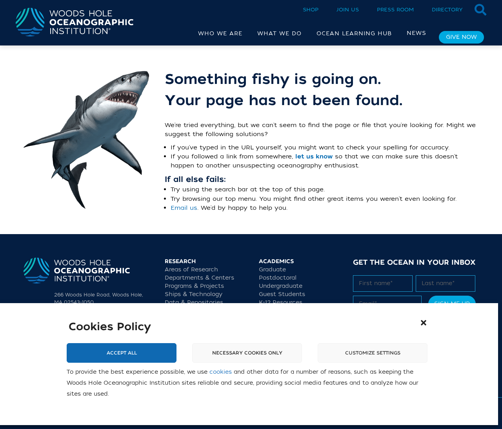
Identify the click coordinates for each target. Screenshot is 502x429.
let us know (314, 157)
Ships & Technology (193, 294)
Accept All (122, 353)
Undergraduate (280, 286)
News (416, 33)
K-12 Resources (280, 302)
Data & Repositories (194, 302)
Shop (310, 9)
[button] (423, 323)
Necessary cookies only (247, 353)
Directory (447, 9)
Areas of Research (191, 269)
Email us (184, 208)
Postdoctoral (277, 278)
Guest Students (282, 294)
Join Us (347, 9)
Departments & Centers (199, 278)
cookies (220, 372)
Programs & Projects (194, 286)
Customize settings (372, 353)
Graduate (272, 269)
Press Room (395, 9)
